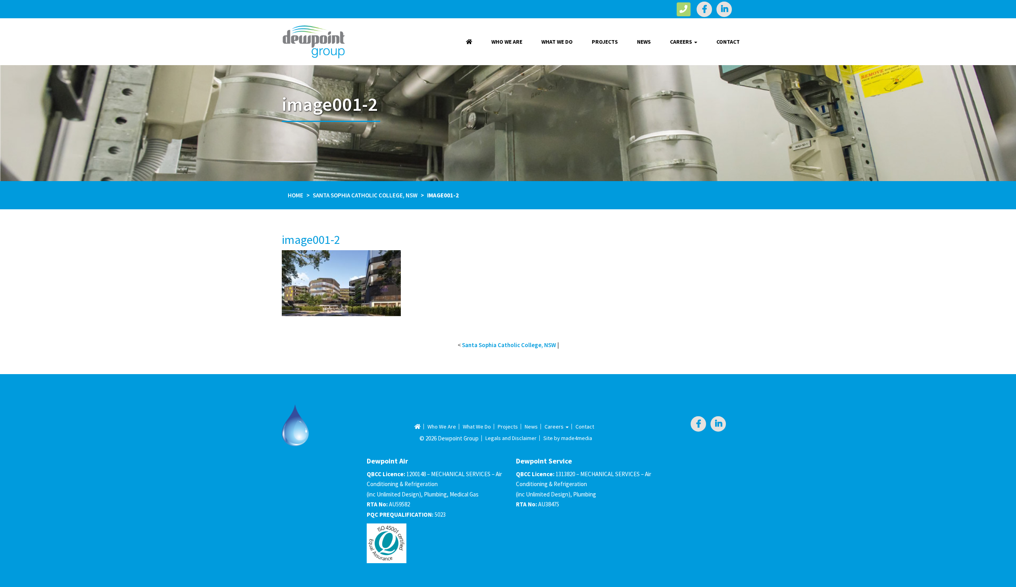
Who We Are (506, 41)
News (644, 41)
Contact (728, 41)
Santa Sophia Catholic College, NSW (365, 195)
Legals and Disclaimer (511, 438)
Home (295, 195)
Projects (605, 41)
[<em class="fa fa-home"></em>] (469, 42)
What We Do (557, 41)
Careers (681, 41)
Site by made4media (567, 438)
